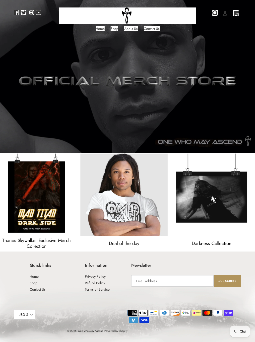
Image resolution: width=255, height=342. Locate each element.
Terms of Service (97, 289)
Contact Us (38, 289)
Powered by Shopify (116, 331)
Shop (33, 282)
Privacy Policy (95, 276)
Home (34, 276)
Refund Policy (95, 282)
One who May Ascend (90, 331)
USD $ (23, 314)
